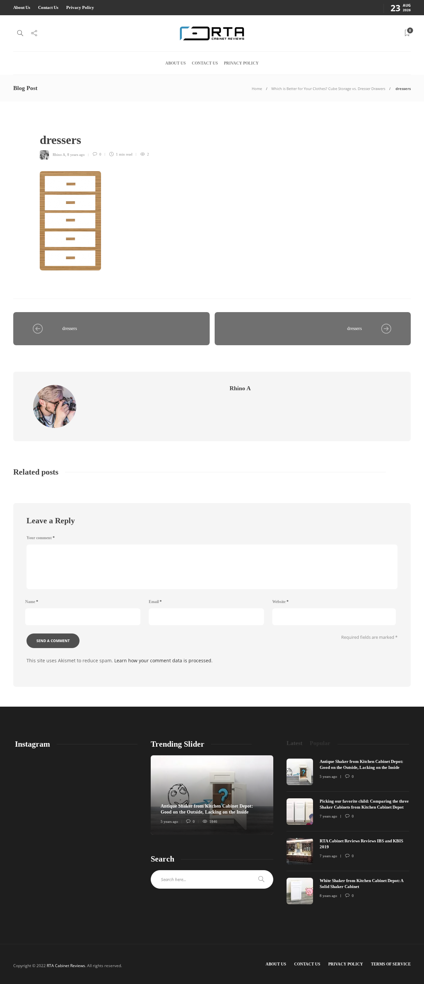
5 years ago (169, 821)
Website (280, 601)
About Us (21, 7)
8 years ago (76, 154)
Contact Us (48, 7)
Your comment (40, 538)
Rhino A (59, 154)
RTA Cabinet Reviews (66, 965)
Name (31, 601)
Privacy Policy (80, 7)
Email (155, 601)
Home (257, 88)
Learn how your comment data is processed (162, 660)
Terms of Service (391, 964)
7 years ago (328, 816)
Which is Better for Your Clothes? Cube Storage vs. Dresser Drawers (328, 88)
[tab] (294, 743)
